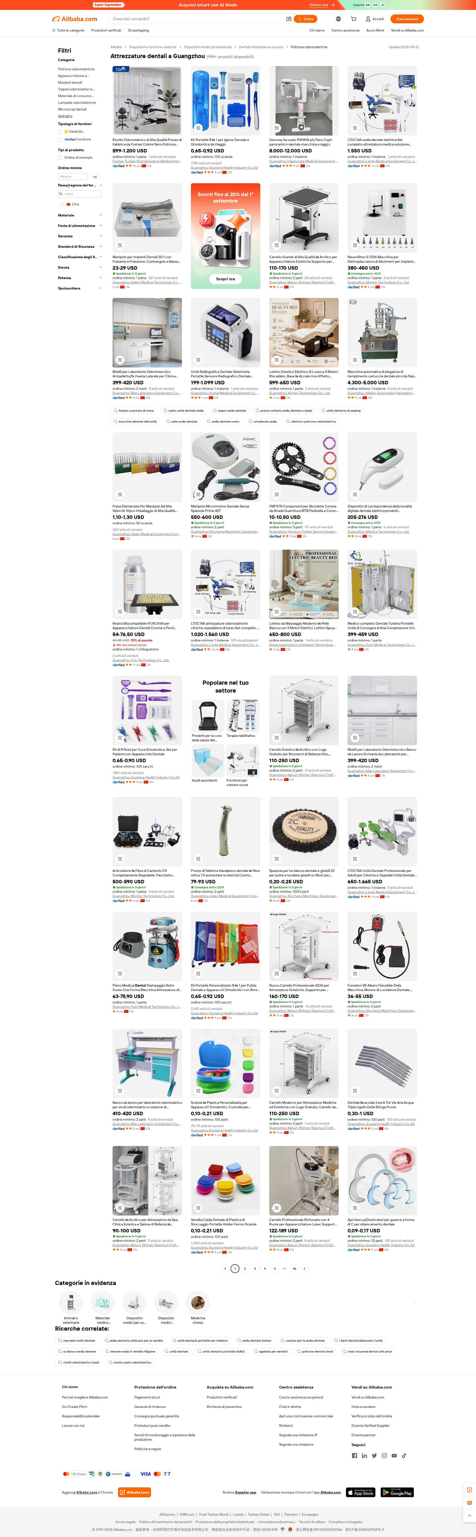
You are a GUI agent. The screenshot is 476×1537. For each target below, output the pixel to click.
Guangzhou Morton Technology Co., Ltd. (378, 282)
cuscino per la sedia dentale (305, 1340)
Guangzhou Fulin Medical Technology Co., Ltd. (382, 645)
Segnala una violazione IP (298, 1435)
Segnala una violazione (296, 1444)
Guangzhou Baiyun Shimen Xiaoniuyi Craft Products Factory (304, 282)
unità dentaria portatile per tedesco (203, 1340)
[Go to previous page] (225, 1268)
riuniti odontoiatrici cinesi (81, 1362)
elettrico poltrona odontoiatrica (313, 421)
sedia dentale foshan (256, 1340)
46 (294, 1268)
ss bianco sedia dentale (79, 1351)
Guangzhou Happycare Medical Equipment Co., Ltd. (304, 161)
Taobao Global (258, 1514)
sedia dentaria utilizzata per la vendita (136, 1340)
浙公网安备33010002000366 (319, 1530)
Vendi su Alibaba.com (368, 1397)
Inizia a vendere (363, 1407)
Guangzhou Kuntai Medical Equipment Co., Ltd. (225, 393)
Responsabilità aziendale (81, 1416)
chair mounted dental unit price (370, 1351)
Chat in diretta (290, 1407)
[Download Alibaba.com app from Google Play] (397, 1492)
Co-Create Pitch (74, 1407)
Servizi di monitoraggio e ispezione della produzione (164, 1437)
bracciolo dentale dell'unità (138, 421)
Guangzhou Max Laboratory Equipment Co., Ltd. (147, 393)
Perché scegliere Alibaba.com (85, 1397)
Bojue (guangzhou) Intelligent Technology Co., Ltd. (304, 645)
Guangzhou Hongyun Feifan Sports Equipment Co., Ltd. (304, 532)
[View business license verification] (282, 1529)
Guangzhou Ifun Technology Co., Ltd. (141, 660)
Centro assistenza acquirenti (301, 1397)
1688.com (187, 1514)
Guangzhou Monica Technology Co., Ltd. (378, 532)
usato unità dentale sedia (186, 410)
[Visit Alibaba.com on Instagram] (384, 1456)
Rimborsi (286, 1426)
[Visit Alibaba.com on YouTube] (394, 1456)
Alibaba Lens (86, 1492)
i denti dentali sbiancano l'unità (361, 1340)
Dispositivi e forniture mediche (153, 47)
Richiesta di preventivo (224, 1407)
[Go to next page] (304, 1268)
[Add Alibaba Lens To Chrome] (134, 1492)
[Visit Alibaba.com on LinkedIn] (364, 1456)
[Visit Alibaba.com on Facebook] (354, 1456)
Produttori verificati (222, 1397)
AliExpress (167, 1514)
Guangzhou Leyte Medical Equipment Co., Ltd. (382, 161)
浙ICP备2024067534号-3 (364, 1530)
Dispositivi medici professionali (208, 47)
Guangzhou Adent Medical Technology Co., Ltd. (147, 282)
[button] (289, 19)
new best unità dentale (79, 1340)
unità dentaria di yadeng (343, 410)
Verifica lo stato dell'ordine (372, 1416)
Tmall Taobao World (214, 1514)
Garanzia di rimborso (150, 1407)
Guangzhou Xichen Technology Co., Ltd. (299, 393)
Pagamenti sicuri (147, 1397)
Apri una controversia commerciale (306, 1416)
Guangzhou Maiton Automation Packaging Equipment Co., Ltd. (382, 393)
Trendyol (291, 1514)
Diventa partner (364, 1435)
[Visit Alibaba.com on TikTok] (404, 1456)
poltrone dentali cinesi (317, 1351)
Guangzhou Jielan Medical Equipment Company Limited (147, 534)
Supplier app (245, 1492)
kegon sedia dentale (232, 410)
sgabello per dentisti (273, 1351)
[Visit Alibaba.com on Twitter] (374, 1456)
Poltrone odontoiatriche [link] (309, 47)
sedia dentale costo (225, 421)
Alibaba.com (331, 1492)
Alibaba (116, 47)
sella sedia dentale (184, 421)
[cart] (354, 20)
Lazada (238, 1514)
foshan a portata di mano (136, 410)
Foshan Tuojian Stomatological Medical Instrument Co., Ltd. (147, 161)
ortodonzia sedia (265, 421)
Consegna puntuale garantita (156, 1416)
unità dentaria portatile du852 (224, 1351)
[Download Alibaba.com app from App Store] (361, 1492)
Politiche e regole (147, 1449)
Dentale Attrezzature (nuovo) (261, 47)
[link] (469, 1489)
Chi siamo (70, 1387)
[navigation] (80, 658)
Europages (310, 1514)
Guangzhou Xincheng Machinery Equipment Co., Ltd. (225, 532)
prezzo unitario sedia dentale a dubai (286, 410)
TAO (276, 1514)
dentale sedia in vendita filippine (132, 1351)
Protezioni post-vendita (152, 1426)
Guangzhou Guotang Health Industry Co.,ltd (224, 168)
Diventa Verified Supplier (370, 1426)
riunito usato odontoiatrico (132, 1362)
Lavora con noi (73, 1426)
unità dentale (179, 1351)
